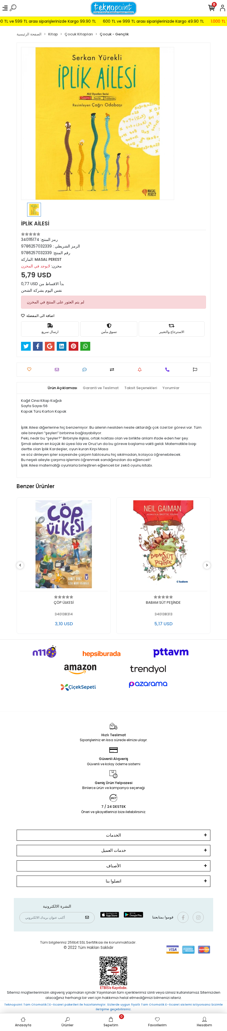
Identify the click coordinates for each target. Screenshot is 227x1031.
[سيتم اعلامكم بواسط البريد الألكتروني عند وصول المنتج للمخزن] (141, 369)
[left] (20, 565)
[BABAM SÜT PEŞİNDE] (64, 545)
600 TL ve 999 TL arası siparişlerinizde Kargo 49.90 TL (138, 21)
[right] (207, 565)
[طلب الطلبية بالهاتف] (169, 369)
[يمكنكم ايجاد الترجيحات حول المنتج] (196, 369)
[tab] (62, 388)
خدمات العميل (113, 850)
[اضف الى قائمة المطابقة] (113, 369)
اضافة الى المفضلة (40, 315)
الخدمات (113, 835)
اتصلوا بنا (113, 881)
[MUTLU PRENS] (163, 545)
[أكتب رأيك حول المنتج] (86, 369)
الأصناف (113, 866)
